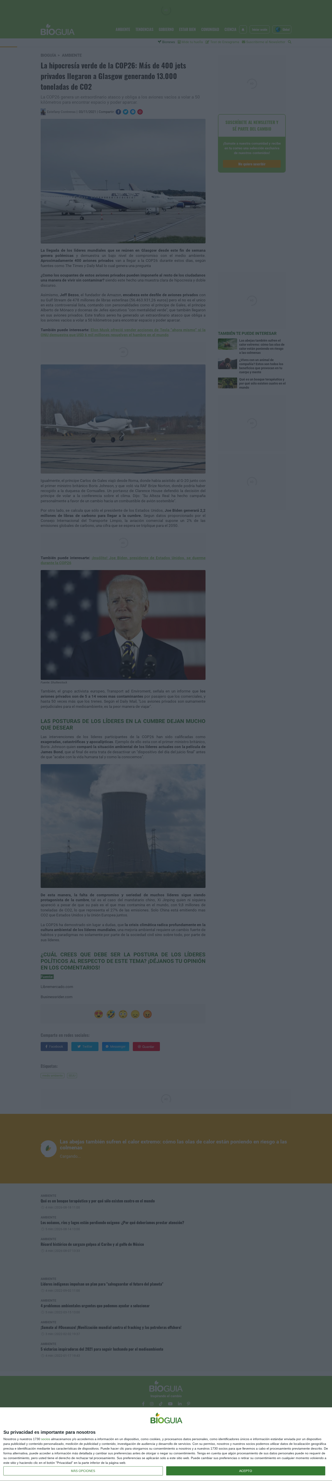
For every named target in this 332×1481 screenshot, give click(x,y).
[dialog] (166, 1444)
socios (45, 1439)
